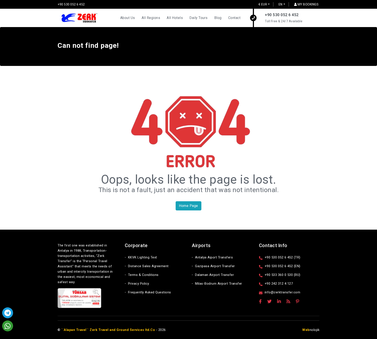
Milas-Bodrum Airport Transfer (218, 284)
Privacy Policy (138, 284)
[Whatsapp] (7, 325)
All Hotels (175, 18)
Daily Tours (198, 18)
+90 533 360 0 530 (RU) (282, 275)
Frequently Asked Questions (149, 292)
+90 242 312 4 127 (279, 284)
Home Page (188, 206)
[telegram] (7, 312)
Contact (234, 18)
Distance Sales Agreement (148, 266)
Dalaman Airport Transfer (214, 275)
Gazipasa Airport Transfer (215, 266)
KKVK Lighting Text (142, 257)
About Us (127, 18)
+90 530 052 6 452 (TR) (282, 257)
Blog (218, 18)
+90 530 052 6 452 (71, 4)
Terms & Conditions (143, 275)
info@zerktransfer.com (282, 292)
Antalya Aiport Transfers (214, 257)
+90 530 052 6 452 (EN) (282, 266)
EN (281, 4)
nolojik (310, 330)
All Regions (151, 18)
